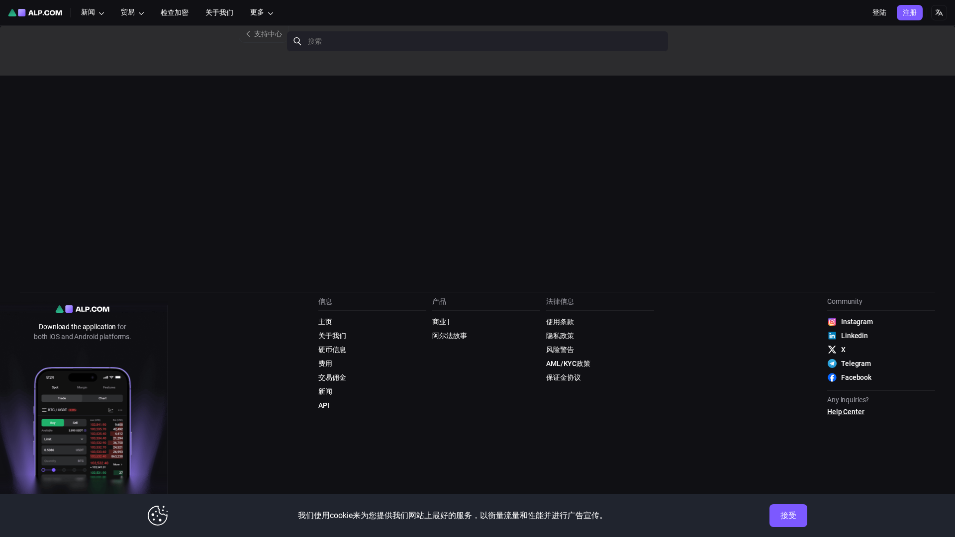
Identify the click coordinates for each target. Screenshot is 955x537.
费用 (325, 363)
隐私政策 (560, 336)
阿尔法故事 (449, 336)
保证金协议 (563, 377)
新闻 (325, 391)
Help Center (845, 412)
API (323, 405)
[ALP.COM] (35, 12)
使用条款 (560, 322)
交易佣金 (332, 377)
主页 (325, 322)
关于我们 (332, 336)
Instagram (857, 322)
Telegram (856, 363)
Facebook (856, 377)
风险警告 (560, 350)
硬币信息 (332, 350)
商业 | (441, 322)
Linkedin (854, 336)
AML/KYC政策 (568, 363)
